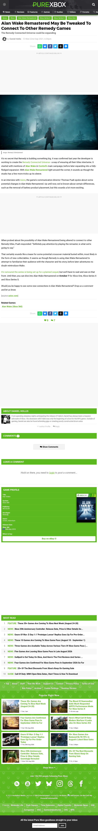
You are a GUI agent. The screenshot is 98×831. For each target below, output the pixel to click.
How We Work (34, 683)
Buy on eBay (48, 538)
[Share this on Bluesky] (45, 46)
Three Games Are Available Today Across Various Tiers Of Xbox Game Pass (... (48, 646)
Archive (37, 688)
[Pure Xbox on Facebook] (81, 784)
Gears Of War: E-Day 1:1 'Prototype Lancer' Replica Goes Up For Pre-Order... (46, 634)
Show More (48, 767)
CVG (66, 810)
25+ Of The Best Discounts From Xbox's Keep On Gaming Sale (41, 668)
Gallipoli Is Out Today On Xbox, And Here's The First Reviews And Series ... (45, 657)
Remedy (5, 515)
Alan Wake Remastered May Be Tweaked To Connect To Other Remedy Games (46, 26)
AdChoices (74, 795)
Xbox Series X (45, 18)
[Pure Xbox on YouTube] (27, 784)
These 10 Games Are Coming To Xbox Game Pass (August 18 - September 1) (46, 640)
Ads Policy (27, 688)
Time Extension (48, 805)
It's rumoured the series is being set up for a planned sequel (30, 272)
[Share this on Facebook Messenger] (66, 46)
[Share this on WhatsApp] (39, 46)
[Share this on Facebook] (50, 46)
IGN (92, 805)
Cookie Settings (51, 688)
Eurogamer (29, 810)
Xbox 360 (6, 503)
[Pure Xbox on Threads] (70, 784)
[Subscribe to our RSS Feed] (17, 784)
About (14, 683)
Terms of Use (88, 683)
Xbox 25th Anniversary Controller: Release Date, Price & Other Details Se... (45, 629)
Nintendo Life (17, 805)
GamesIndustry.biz (52, 810)
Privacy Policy (72, 683)
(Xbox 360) (12, 306)
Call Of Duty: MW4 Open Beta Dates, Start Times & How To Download (43, 674)
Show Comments (50, 447)
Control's (43, 166)
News (5, 18)
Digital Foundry (64, 805)
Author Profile (44, 426)
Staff (22, 683)
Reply (57, 426)
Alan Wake (31, 166)
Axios (23, 180)
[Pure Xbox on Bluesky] (49, 784)
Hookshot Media (19, 795)
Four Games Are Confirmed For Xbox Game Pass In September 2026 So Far (46, 663)
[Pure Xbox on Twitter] (38, 784)
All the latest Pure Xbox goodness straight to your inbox (49, 820)
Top (7, 683)
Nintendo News (81, 805)
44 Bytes (62, 795)
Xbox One (72, 18)
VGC (39, 810)
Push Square (32, 805)
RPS (72, 810)
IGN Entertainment (42, 795)
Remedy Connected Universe (36, 162)
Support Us (48, 683)
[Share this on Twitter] (55, 46)
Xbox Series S (59, 18)
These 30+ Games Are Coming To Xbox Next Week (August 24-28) (43, 623)
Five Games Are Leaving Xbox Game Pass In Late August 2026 (40, 651)
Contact (59, 683)
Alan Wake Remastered (27, 18)
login (51, 472)
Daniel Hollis (15, 39)
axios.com (13, 296)
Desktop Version (68, 688)
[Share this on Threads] (60, 46)
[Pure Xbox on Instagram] (59, 784)
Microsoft (6, 509)
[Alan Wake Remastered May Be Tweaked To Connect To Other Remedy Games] (49, 122)
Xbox (12, 18)
